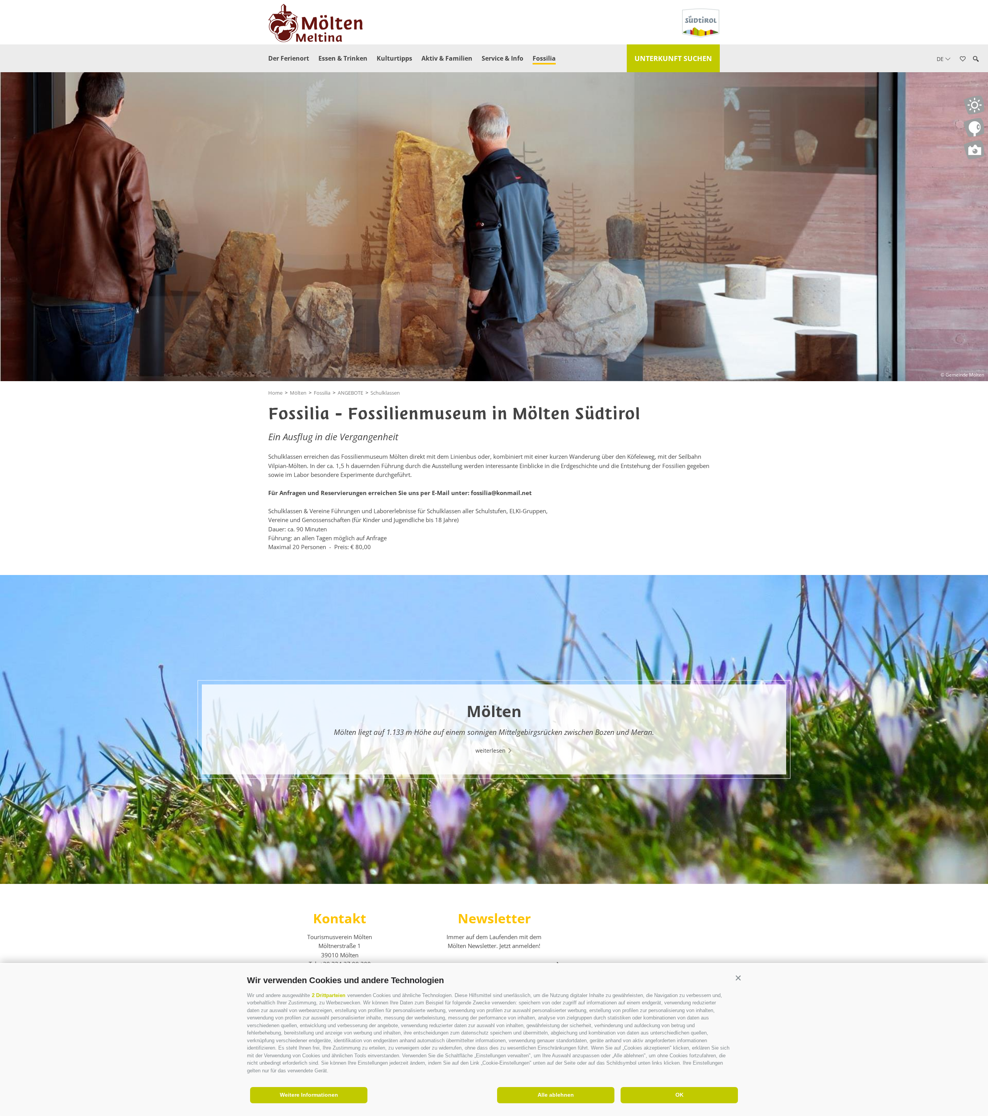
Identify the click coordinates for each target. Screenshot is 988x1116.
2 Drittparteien (328, 995)
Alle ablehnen (556, 1095)
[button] (738, 978)
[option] (494, 729)
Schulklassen (385, 392)
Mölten (298, 392)
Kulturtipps (394, 58)
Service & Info (502, 58)
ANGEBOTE (350, 392)
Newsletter (494, 918)
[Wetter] (974, 105)
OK (679, 1095)
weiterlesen (491, 750)
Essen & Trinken (342, 58)
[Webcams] (974, 127)
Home (275, 392)
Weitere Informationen (309, 1095)
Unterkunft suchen (673, 58)
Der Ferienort (288, 58)
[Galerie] (974, 149)
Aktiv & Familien (446, 58)
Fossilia (544, 58)
